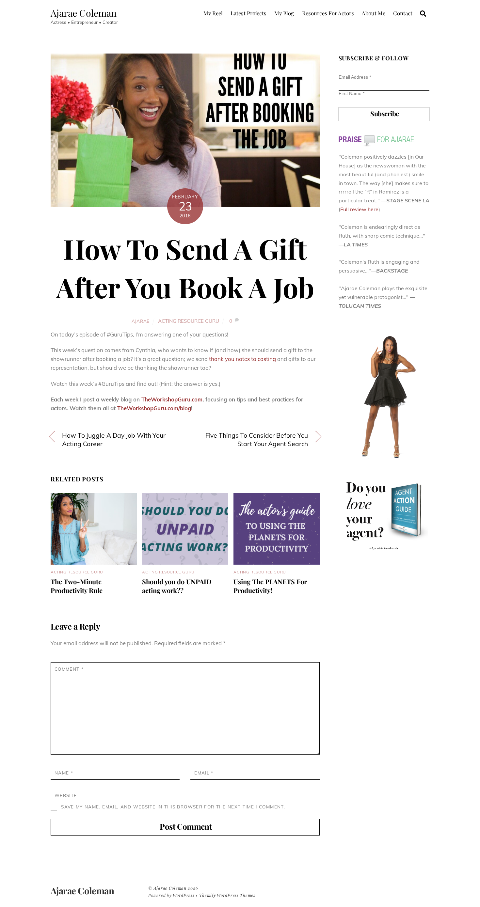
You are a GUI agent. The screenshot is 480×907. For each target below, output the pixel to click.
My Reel (213, 13)
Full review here (359, 209)
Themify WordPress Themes (227, 895)
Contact (402, 13)
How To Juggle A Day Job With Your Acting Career (114, 439)
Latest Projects (248, 13)
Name (64, 772)
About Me (373, 13)
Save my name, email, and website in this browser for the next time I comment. (173, 806)
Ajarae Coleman (170, 888)
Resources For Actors (328, 13)
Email (203, 772)
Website (66, 795)
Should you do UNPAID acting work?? (177, 586)
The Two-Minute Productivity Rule (77, 586)
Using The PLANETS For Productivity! (270, 586)
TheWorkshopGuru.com (171, 399)
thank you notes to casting (242, 358)
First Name (351, 93)
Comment (69, 669)
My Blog (284, 13)
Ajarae (141, 321)
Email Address (355, 77)
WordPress (183, 895)
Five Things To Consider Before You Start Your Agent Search (256, 439)
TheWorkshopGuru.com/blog (154, 408)
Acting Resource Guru (188, 321)
